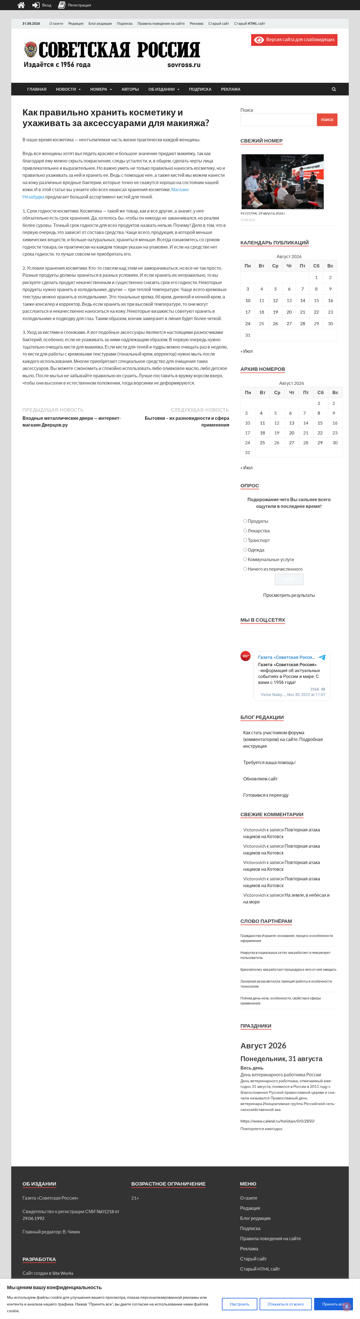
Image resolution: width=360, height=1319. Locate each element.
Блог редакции (100, 23)
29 (320, 442)
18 (262, 432)
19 (275, 311)
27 (289, 323)
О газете (56, 23)
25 (262, 442)
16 (330, 300)
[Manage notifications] (346, 1306)
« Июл (246, 351)
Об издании (161, 89)
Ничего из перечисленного (275, 569)
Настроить (239, 1304)
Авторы (130, 89)
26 (275, 323)
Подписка (124, 23)
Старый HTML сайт (249, 23)
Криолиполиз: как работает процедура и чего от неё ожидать (288, 969)
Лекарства (259, 530)
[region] (180, 1299)
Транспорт (259, 540)
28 (302, 323)
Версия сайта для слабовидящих (299, 39)
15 (320, 422)
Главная (36, 89)
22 (316, 311)
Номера (98, 89)
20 (289, 311)
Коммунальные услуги (271, 559)
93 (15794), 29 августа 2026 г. (263, 213)
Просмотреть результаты (289, 595)
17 (247, 311)
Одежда (256, 549)
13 (291, 422)
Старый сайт (218, 23)
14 (302, 300)
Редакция (76, 23)
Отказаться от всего (286, 1304)
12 (275, 300)
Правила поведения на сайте (161, 23)
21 (302, 311)
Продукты (258, 521)
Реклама (196, 23)
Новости (66, 89)
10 (247, 300)
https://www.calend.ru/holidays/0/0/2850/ (277, 1121)
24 (247, 323)
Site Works (62, 1273)
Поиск (246, 110)
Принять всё (333, 1304)
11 (262, 422)
